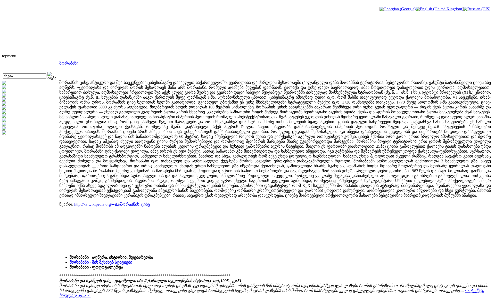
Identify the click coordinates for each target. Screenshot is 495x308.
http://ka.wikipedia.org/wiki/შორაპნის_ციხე (112, 204)
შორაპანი (68, 63)
